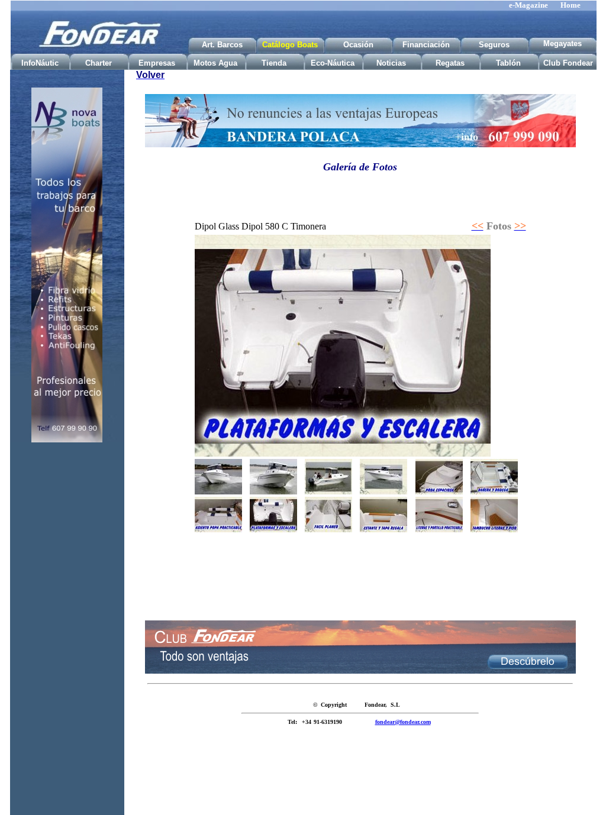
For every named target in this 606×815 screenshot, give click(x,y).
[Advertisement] (66, 637)
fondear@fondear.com (403, 722)
